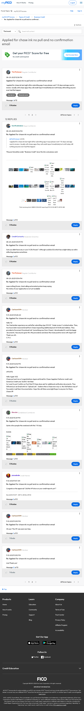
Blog (30, 620)
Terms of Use (60, 610)
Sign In (79, 11)
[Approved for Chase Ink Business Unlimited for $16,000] (74, 115)
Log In (72, 3)
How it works (7, 610)
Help (71, 11)
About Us (58, 604)
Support (32, 615)
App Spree (11, 95)
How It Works (21, 3)
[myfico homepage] (7, 2)
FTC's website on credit (59, 705)
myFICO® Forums (20, 11)
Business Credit (39, 17)
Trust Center (59, 615)
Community (33, 610)
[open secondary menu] (81, 2)
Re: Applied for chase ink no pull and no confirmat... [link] (22, 19)
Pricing (30, 3)
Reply (75, 105)
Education (32, 604)
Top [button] (5, 589)
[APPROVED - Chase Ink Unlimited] (78, 115)
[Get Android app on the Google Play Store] (49, 642)
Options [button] (78, 25)
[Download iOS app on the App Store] (33, 642)
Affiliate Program (61, 625)
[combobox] (49, 31)
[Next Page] (35, 115)
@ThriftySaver (15, 139)
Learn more (42, 694)
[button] (79, 69)
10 (14, 567)
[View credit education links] (80, 668)
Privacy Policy (60, 620)
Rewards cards (23, 95)
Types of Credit (24, 17)
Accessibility (59, 630)
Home (4, 604)
